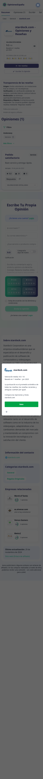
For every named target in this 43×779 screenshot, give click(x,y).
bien (21, 404)
